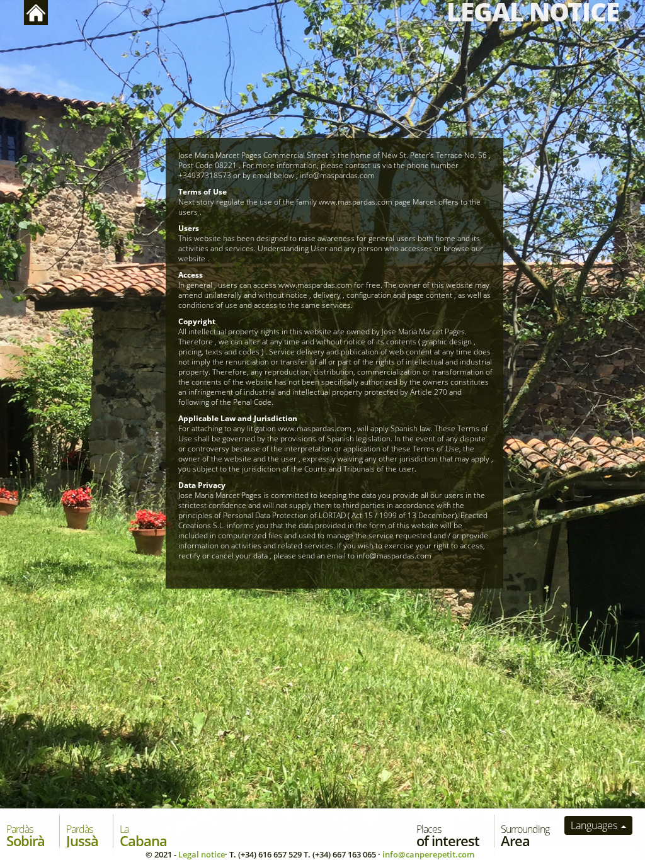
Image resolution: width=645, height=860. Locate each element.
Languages (595, 825)
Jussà (82, 836)
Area (525, 836)
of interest (447, 836)
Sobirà (25, 836)
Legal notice (201, 854)
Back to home (36, 12)
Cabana (143, 836)
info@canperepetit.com (428, 854)
